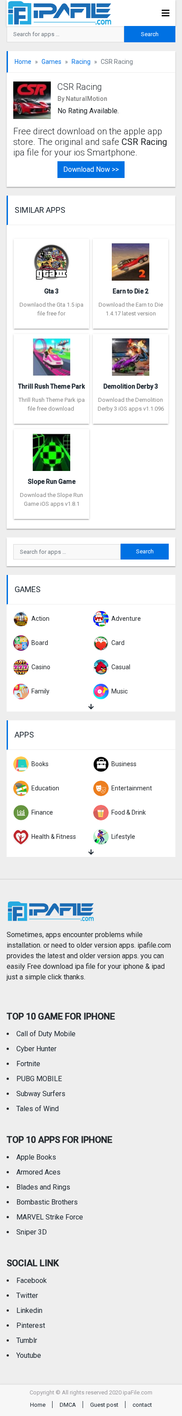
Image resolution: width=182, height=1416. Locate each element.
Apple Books (36, 1157)
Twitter (27, 1295)
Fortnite (28, 1064)
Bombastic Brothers (47, 1202)
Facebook (31, 1280)
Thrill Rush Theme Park (51, 386)
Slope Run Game (52, 481)
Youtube (28, 1355)
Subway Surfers (40, 1094)
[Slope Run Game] (51, 449)
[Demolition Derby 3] (130, 354)
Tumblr (26, 1340)
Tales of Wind (37, 1109)
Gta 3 (51, 291)
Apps (24, 734)
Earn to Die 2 (130, 291)
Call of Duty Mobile (46, 1034)
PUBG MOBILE (39, 1079)
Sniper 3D (31, 1232)
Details (51, 322)
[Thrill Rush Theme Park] (51, 354)
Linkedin (29, 1310)
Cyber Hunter (36, 1049)
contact (142, 1404)
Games (51, 61)
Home (23, 61)
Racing (81, 61)
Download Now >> (91, 169)
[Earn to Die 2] (130, 259)
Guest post (104, 1404)
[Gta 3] (51, 259)
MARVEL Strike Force (49, 1217)
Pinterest (30, 1325)
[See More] (91, 707)
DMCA (68, 1404)
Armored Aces (38, 1172)
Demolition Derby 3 (130, 386)
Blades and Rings (43, 1187)
